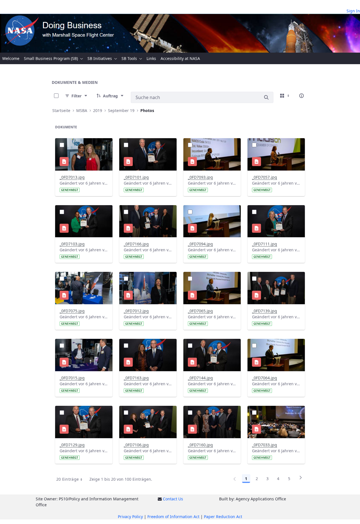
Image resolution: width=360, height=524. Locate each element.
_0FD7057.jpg (264, 177)
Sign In (353, 11)
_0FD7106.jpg (136, 444)
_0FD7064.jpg (264, 377)
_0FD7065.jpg (200, 310)
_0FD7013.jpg (72, 177)
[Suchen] (266, 97)
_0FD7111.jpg (264, 244)
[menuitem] (11, 58)
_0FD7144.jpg (200, 377)
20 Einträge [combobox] (67, 479)
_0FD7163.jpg (136, 377)
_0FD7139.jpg (264, 310)
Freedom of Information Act (173, 516)
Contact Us (173, 498)
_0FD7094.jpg (200, 244)
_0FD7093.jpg (200, 177)
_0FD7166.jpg (136, 244)
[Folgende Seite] (301, 479)
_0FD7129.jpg (72, 444)
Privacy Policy (130, 516)
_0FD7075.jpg (72, 310)
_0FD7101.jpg (136, 177)
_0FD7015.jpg (72, 377)
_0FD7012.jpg (136, 310)
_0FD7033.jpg (264, 444)
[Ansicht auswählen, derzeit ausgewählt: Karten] (285, 95)
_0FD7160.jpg (200, 444)
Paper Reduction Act (223, 516)
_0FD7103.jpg (72, 244)
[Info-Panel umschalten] (301, 95)
